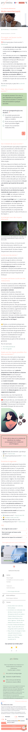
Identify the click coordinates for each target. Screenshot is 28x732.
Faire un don (21, 2)
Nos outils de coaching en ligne (14, 673)
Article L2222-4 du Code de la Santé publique (15, 607)
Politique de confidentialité (21, 701)
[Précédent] (2, 554)
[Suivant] (26, 554)
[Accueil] (6, 3)
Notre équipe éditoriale (13, 592)
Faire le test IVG (19, 515)
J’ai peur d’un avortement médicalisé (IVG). (12, 126)
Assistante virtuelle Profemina (13, 676)
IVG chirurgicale (7, 349)
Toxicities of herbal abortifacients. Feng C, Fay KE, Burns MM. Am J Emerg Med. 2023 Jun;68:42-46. (16, 627)
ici (8, 214)
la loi (18, 199)
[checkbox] (2, 716)
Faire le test (4, 44)
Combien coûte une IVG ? (12, 517)
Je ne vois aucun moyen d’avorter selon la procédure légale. (14, 122)
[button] (3, 701)
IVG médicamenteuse (9, 346)
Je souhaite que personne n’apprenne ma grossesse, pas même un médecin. (13, 117)
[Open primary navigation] (26, 3)
